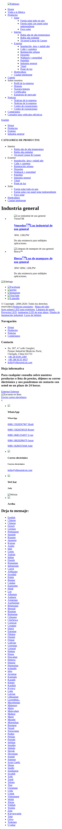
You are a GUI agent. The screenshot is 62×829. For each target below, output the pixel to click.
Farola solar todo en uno (32, 20)
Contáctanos (14, 111)
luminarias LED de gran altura (33, 312)
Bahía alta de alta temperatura (35, 35)
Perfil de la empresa (24, 83)
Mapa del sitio (42, 306)
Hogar (11, 9)
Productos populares (23, 306)
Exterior (18, 43)
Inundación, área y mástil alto (35, 46)
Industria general (28, 63)
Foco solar (25, 29)
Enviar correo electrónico (14, 397)
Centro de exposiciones (25, 106)
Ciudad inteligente (23, 74)
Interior (17, 32)
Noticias (12, 97)
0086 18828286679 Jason (21, 440)
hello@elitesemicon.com (20, 470)
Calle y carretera (28, 49)
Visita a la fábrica (16, 12)
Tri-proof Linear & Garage (33, 40)
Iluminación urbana (30, 52)
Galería (11, 77)
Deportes (24, 54)
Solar (16, 17)
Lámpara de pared (45, 309)
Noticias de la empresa (25, 100)
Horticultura (20, 72)
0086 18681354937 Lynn (20, 435)
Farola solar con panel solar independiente (34, 25)
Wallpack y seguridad (31, 57)
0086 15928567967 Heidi (21, 424)
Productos (13, 15)
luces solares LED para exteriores (18, 309)
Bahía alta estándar (29, 37)
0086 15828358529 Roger (21, 429)
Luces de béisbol (32, 315)
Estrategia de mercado (25, 94)
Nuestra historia (22, 89)
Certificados (20, 91)
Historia (18, 86)
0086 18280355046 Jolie (20, 445)
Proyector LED (9, 312)
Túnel (23, 66)
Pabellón (24, 60)
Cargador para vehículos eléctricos (25, 114)
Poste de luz (26, 69)
